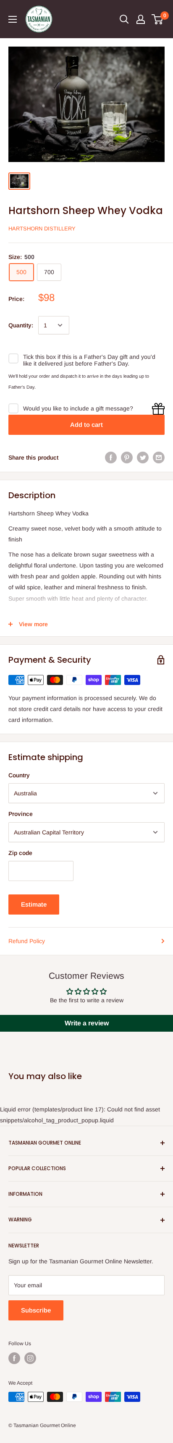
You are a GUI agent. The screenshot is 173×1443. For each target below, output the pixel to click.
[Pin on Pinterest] (127, 457)
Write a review (87, 1023)
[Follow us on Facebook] (14, 1358)
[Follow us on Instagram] (30, 1358)
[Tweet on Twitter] (143, 457)
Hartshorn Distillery (42, 228)
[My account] (140, 19)
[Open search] (124, 19)
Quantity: (20, 325)
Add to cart (86, 424)
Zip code (20, 853)
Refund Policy (26, 941)
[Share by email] (159, 457)
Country (19, 775)
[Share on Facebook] (111, 457)
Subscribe (36, 1310)
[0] (157, 19)
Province (20, 813)
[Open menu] (12, 19)
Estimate (34, 904)
